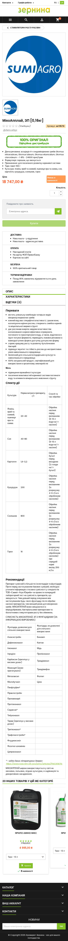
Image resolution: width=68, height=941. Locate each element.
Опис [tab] (9, 291)
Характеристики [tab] (18, 297)
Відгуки (14, 302)
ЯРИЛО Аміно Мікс (26, 833)
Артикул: (51, 126)
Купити (34, 223)
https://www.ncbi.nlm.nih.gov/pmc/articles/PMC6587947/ (35, 763)
